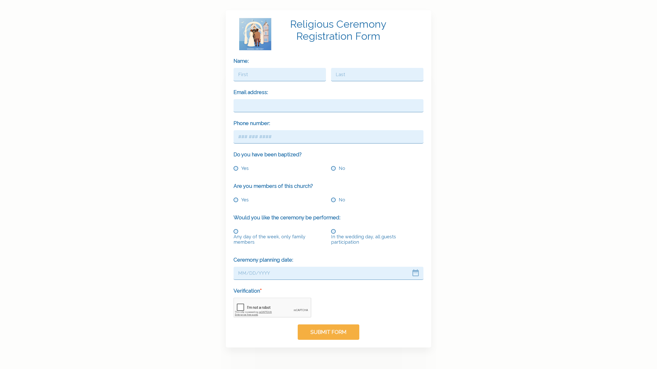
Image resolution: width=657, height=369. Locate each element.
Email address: (251, 92)
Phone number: (252, 123)
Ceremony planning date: (263, 260)
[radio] (236, 168)
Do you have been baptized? (268, 154)
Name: (241, 61)
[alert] (328, 273)
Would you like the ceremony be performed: (287, 217)
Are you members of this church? (273, 186)
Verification (247, 291)
